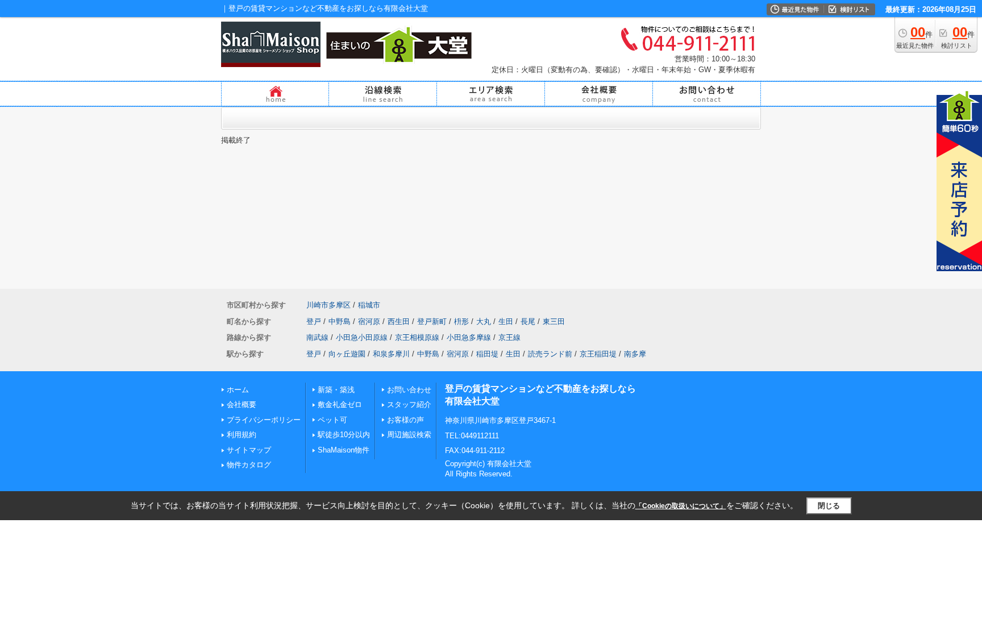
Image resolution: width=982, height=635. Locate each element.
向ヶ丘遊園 (346, 354)
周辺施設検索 (409, 434)
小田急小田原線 (362, 337)
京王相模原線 (417, 337)
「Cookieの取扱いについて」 (680, 506)
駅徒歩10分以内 (344, 434)
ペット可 (332, 420)
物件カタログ (249, 464)
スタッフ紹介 (409, 404)
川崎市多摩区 (328, 305)
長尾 (528, 321)
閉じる (829, 505)
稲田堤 (487, 354)
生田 (505, 321)
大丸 (483, 321)
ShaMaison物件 (343, 450)
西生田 (399, 321)
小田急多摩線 (469, 337)
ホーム (238, 389)
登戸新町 (432, 321)
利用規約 (241, 434)
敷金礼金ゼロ (340, 404)
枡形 (461, 321)
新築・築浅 (336, 389)
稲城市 (369, 305)
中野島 (339, 321)
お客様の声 (405, 420)
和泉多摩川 (391, 354)
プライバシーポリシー (264, 420)
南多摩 (635, 354)
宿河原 (369, 321)
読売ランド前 (550, 354)
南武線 (317, 337)
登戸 (313, 321)
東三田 (554, 321)
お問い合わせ (409, 389)
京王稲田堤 (598, 354)
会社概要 (241, 404)
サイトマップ (249, 450)
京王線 (509, 337)
